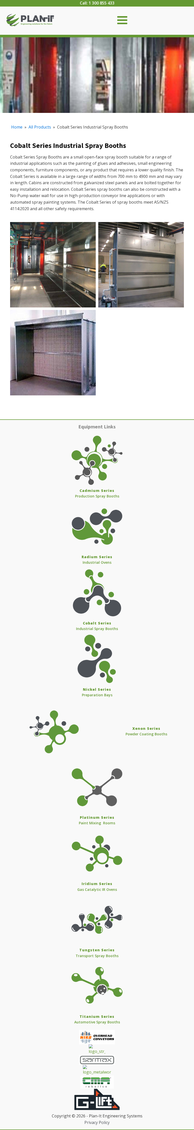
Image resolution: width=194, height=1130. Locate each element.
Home (16, 127)
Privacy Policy (97, 1122)
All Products (40, 127)
